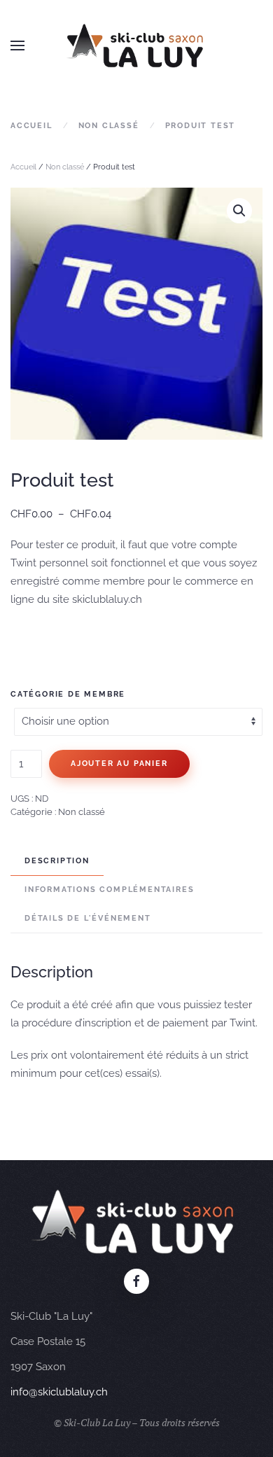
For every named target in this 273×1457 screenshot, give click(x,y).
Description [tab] (57, 860)
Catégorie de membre (67, 694)
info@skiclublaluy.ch (59, 1392)
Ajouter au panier (119, 763)
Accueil (23, 167)
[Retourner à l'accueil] (136, 45)
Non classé (65, 167)
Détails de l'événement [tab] (87, 918)
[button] (17, 45)
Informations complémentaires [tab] (109, 889)
